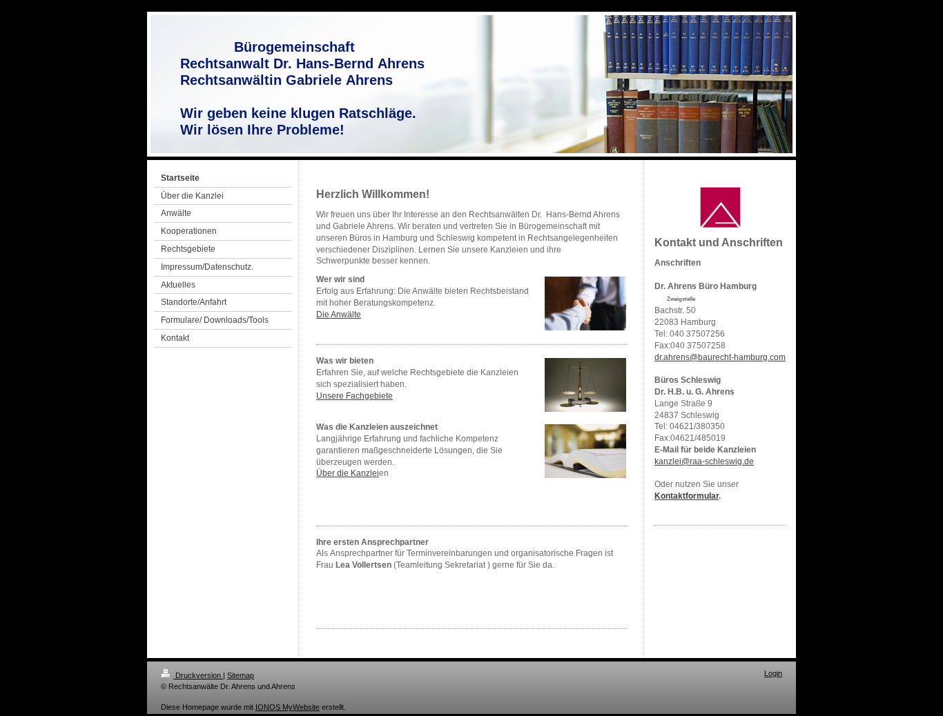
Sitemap (240, 675)
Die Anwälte (338, 314)
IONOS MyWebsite (287, 707)
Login (773, 673)
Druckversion (198, 675)
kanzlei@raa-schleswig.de (704, 461)
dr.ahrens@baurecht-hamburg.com (720, 357)
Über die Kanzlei (347, 473)
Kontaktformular (686, 496)
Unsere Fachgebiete (354, 396)
